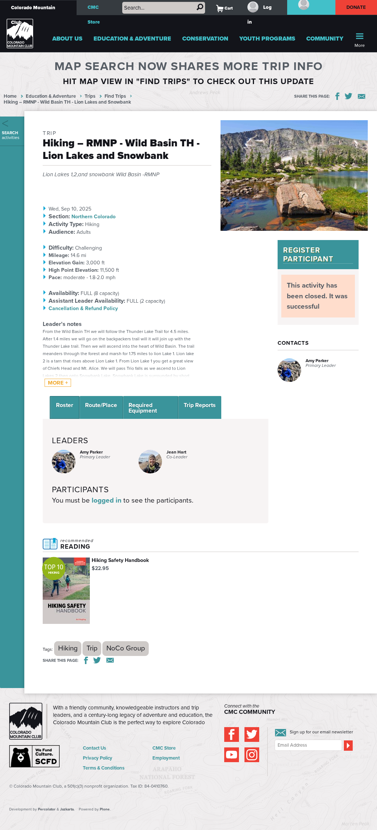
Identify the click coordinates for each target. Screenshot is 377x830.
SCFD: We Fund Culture (35, 756)
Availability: (64, 293)
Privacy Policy (97, 758)
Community (324, 38)
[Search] (200, 7)
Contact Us (94, 748)
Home (10, 96)
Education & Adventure (132, 38)
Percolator (47, 809)
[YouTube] (231, 754)
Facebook (337, 96)
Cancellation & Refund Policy (83, 308)
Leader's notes (62, 324)
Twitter (349, 96)
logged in (106, 500)
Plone (105, 809)
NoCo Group (125, 648)
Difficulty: (61, 247)
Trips (90, 96)
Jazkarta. (67, 809)
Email (361, 96)
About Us (67, 38)
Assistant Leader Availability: (87, 300)
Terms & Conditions (103, 768)
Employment (166, 758)
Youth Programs (267, 38)
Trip (92, 648)
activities (11, 135)
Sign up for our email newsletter (321, 732)
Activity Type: (66, 224)
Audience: (62, 232)
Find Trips (115, 96)
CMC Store (94, 14)
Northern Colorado (93, 216)
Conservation (205, 38)
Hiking (68, 648)
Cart (224, 8)
